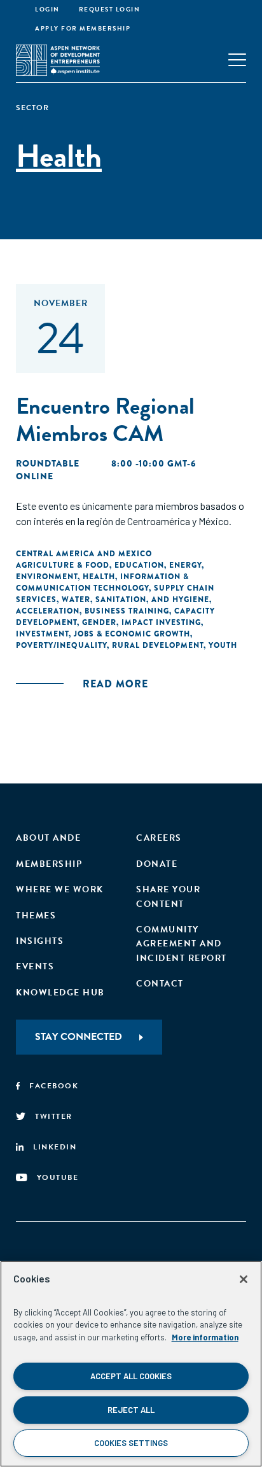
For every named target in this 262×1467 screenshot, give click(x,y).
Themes (36, 915)
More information (205, 1337)
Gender (99, 622)
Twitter (53, 1116)
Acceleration (47, 611)
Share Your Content (168, 896)
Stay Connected (78, 1036)
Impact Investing (161, 622)
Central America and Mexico (84, 553)
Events (35, 966)
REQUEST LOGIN (110, 9)
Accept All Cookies (131, 1376)
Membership (49, 864)
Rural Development (157, 645)
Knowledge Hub (60, 992)
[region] (131, 1364)
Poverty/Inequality (61, 645)
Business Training (127, 611)
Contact (160, 983)
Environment (47, 576)
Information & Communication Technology (102, 582)
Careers (159, 838)
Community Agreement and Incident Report (181, 944)
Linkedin (54, 1147)
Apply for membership (82, 28)
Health (99, 576)
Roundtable (47, 463)
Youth (223, 645)
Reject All (131, 1410)
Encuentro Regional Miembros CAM (105, 419)
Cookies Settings (131, 1443)
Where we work (60, 889)
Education (139, 565)
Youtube (58, 1177)
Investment (42, 634)
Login (47, 9)
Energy (185, 565)
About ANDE (48, 838)
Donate (156, 864)
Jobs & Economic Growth (132, 634)
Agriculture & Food (62, 565)
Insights (40, 941)
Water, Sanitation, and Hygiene (135, 599)
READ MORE (115, 684)
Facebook (53, 1085)
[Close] (244, 1279)
